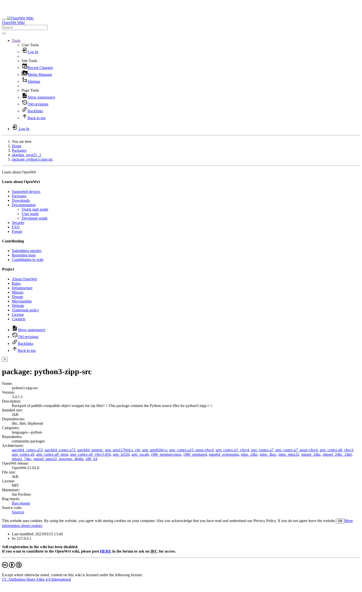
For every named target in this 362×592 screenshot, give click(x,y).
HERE (105, 551)
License (18, 314)
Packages (19, 150)
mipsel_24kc (311, 454)
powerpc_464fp (71, 459)
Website (18, 306)
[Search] (4, 33)
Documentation (24, 205)
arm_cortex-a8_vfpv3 (336, 450)
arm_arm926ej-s (154, 450)
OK (340, 521)
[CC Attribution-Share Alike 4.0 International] (12, 566)
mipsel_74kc (22, 459)
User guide (30, 214)
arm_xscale (140, 454)
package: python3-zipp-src (32, 159)
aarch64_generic (90, 450)
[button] (16, 40)
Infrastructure (22, 288)
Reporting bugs (24, 255)
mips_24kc (249, 454)
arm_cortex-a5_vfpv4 (232, 450)
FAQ (16, 227)
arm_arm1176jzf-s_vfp (122, 450)
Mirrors (17, 292)
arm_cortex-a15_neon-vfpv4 (191, 450)
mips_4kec (268, 454)
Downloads (21, 200)
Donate (17, 297)
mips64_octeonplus (224, 454)
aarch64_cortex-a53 (27, 450)
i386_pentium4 (195, 454)
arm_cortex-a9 (23, 454)
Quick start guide (35, 209)
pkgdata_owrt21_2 (26, 155)
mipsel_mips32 (45, 459)
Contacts (18, 319)
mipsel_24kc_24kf (337, 454)
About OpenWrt (24, 279)
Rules (16, 283)
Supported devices (26, 191)
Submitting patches (26, 251)
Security (18, 222)
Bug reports (21, 503)
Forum (17, 231)
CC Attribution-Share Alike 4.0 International (36, 579)
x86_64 (91, 459)
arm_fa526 (121, 454)
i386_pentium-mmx (166, 454)
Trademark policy (25, 310)
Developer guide (35, 218)
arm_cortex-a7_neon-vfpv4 (296, 450)
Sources (18, 512)
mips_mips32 (289, 454)
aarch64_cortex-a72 (60, 450)
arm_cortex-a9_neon (52, 454)
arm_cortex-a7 (262, 450)
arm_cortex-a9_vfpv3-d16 (90, 454)
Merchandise (22, 301)
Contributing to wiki (27, 259)
